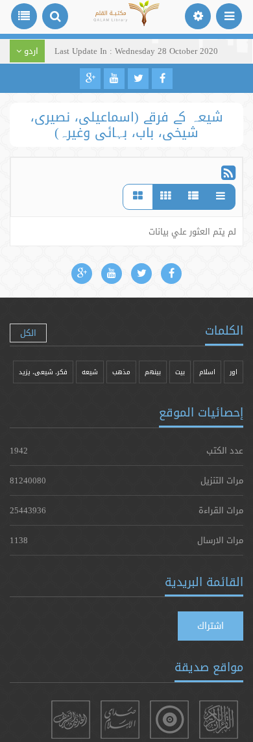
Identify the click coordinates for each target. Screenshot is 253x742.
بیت (180, 372)
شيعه (90, 372)
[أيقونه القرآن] (218, 719)
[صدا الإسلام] (120, 719)
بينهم (153, 372)
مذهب (121, 372)
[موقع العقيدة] (169, 719)
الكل (28, 332)
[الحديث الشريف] (70, 719)
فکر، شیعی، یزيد (43, 372)
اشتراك (210, 625)
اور (233, 372)
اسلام (207, 372)
